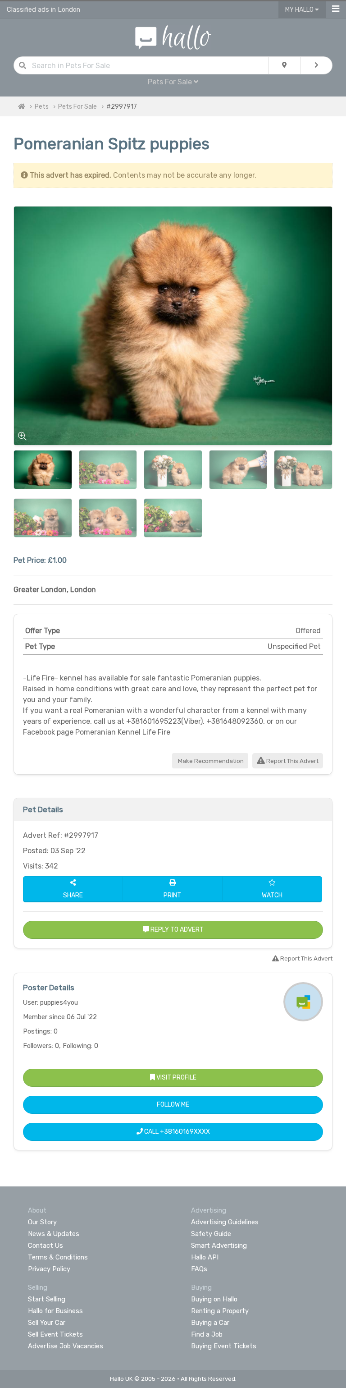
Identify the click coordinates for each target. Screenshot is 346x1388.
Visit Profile (175, 1077)
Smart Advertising (219, 1245)
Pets (42, 106)
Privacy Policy (49, 1269)
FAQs (199, 1269)
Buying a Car (210, 1323)
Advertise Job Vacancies (65, 1346)
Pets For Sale (77, 106)
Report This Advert (292, 761)
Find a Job (207, 1334)
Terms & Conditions (58, 1257)
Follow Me (173, 1104)
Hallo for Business (55, 1311)
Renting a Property (220, 1311)
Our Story (42, 1222)
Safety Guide (211, 1234)
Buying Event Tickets (223, 1346)
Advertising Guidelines (225, 1222)
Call (176, 1131)
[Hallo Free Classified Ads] (173, 36)
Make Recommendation (210, 761)
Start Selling (46, 1299)
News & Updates (53, 1234)
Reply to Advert (176, 929)
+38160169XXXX (185, 1131)
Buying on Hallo (214, 1299)
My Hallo (300, 10)
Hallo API (205, 1257)
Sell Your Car (46, 1323)
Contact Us (45, 1245)
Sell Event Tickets (55, 1334)
